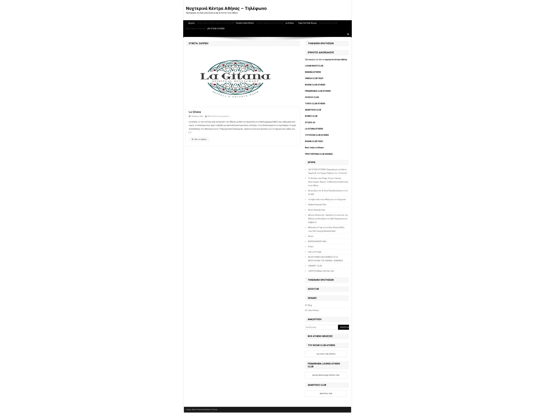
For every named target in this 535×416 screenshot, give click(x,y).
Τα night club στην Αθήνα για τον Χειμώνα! (327, 199)
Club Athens (313, 310)
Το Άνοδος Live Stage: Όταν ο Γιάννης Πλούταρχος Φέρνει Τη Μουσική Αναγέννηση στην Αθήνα (328, 182)
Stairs (310, 246)
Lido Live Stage (314, 252)
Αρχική (191, 23)
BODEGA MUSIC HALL (317, 241)
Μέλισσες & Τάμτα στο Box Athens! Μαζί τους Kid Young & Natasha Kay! (326, 229)
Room (310, 236)
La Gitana (289, 23)
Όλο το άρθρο (200, 139)
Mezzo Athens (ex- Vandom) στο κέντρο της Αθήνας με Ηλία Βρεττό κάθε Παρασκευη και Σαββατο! (328, 218)
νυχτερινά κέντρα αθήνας (336, 59)
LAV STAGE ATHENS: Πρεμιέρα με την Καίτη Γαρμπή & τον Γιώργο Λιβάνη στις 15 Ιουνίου (327, 171)
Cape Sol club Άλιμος (307, 23)
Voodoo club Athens (245, 23)
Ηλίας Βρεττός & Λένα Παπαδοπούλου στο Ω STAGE (328, 192)
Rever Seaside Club (316, 210)
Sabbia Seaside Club (317, 204)
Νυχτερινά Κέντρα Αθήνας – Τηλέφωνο (226, 8)
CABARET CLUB (315, 266)
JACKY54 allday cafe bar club (321, 271)
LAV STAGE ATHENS (216, 28)
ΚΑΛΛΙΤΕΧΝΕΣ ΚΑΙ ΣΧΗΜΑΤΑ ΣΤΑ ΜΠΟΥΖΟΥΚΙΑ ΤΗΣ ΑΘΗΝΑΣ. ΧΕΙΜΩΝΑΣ (325, 259)
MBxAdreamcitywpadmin (218, 116)
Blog (310, 305)
